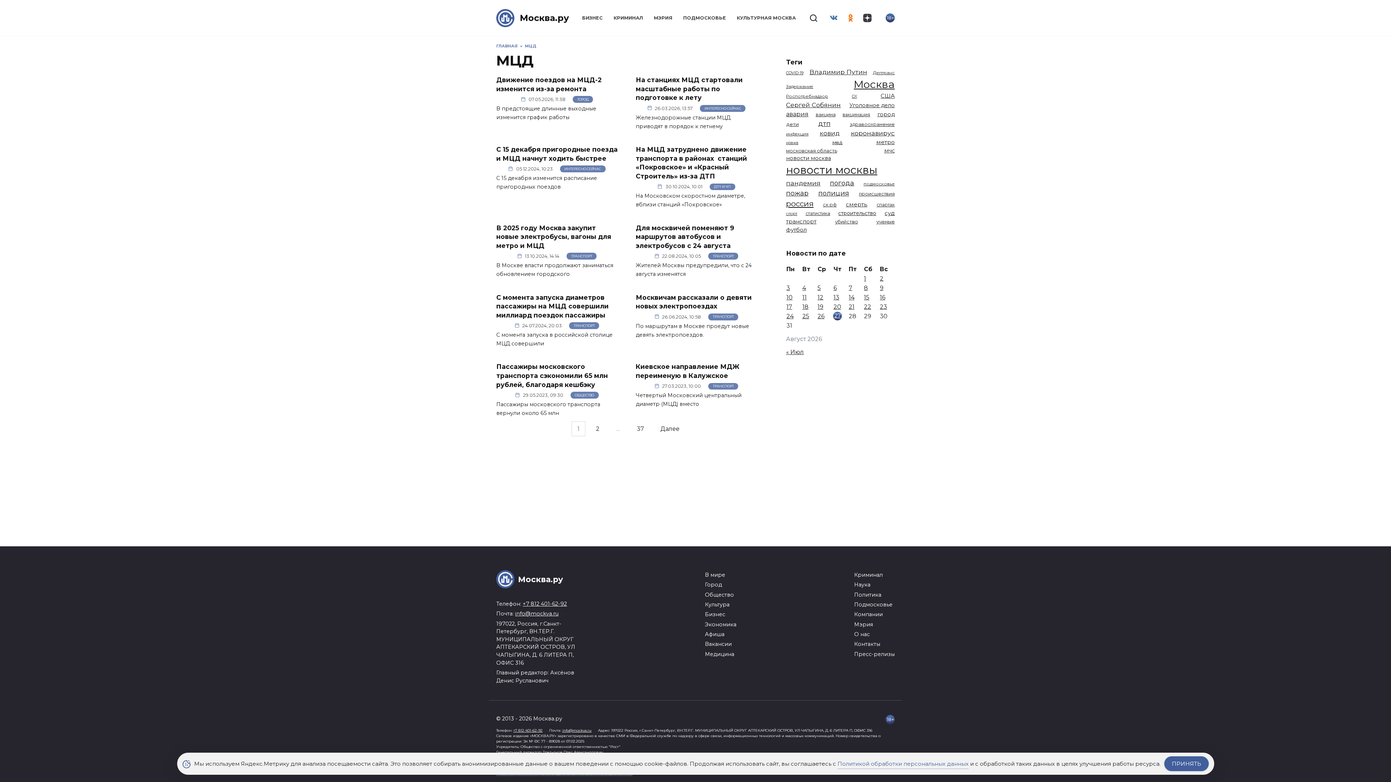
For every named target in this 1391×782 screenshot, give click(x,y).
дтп (824, 123)
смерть (856, 204)
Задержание (799, 86)
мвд (837, 142)
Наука (862, 584)
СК (854, 96)
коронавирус (873, 133)
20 (837, 306)
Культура (717, 604)
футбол (796, 229)
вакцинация (856, 114)
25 (805, 316)
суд (890, 213)
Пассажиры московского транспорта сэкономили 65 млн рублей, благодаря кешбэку (552, 375)
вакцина (826, 114)
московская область (811, 151)
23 (883, 306)
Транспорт (581, 256)
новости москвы (831, 170)
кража (792, 142)
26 (821, 316)
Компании (868, 614)
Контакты (867, 644)
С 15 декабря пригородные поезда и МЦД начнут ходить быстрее (557, 154)
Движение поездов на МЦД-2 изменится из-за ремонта (549, 84)
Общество (584, 395)
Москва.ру (544, 18)
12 (820, 297)
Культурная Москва (766, 18)
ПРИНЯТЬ (1186, 763)
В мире (715, 575)
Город (583, 99)
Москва (874, 84)
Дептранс (884, 72)
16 (882, 297)
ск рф (830, 204)
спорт (791, 213)
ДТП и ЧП (722, 187)
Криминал (628, 18)
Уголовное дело (872, 105)
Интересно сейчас (723, 108)
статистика (818, 213)
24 (790, 316)
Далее (670, 428)
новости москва (808, 158)
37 (640, 428)
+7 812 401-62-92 (545, 604)
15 (866, 297)
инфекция (797, 133)
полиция (833, 193)
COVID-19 (794, 72)
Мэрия (663, 18)
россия (800, 203)
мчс (889, 150)
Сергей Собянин (813, 105)
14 (852, 297)
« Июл (795, 352)
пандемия (803, 183)
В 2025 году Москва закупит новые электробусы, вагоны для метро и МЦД (553, 236)
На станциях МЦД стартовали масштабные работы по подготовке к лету (689, 88)
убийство (846, 221)
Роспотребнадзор (807, 96)
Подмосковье (704, 18)
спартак (886, 204)
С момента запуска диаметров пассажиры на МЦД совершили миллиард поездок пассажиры (552, 306)
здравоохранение (872, 124)
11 (804, 297)
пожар (797, 193)
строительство (857, 213)
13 (836, 297)
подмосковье (879, 183)
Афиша (714, 634)
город (886, 114)
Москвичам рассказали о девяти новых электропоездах (694, 301)
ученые (885, 221)
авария (797, 114)
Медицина (719, 654)
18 (805, 306)
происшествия (877, 194)
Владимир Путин (838, 72)
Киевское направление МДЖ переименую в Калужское (687, 371)
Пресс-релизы (874, 654)
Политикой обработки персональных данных (903, 763)
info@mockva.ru (537, 613)
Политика (867, 595)
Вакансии (718, 644)
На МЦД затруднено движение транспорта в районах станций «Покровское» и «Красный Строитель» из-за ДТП (691, 163)
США (888, 95)
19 (820, 306)
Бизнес (592, 18)
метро (885, 142)
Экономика (720, 624)
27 (837, 315)
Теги (794, 62)
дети (792, 124)
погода (842, 183)
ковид (830, 133)
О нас (862, 634)
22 (867, 306)
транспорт (801, 221)
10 (789, 297)
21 (852, 306)
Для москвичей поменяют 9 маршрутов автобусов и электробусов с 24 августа (685, 236)
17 (789, 306)
